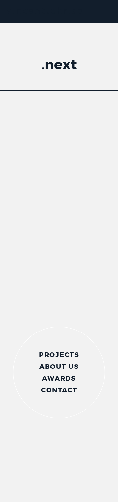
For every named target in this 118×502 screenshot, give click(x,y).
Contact (59, 391)
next (61, 65)
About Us (59, 368)
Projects (59, 356)
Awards (59, 379)
